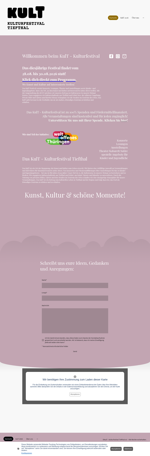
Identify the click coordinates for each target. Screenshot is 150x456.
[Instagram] (118, 56)
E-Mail (44, 293)
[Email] (124, 56)
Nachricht (45, 305)
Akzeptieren (75, 394)
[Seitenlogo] (26, 17)
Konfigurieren (26, 453)
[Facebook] (111, 56)
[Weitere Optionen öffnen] (143, 18)
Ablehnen (128, 449)
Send (75, 351)
